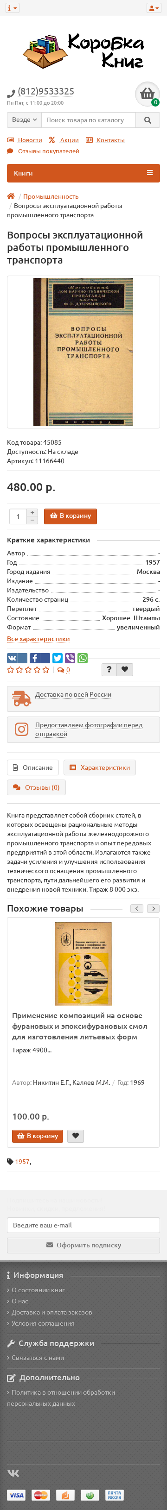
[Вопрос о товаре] (109, 669)
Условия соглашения (43, 1323)
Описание (38, 767)
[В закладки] (124, 669)
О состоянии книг (38, 1290)
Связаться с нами (38, 1357)
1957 (22, 1161)
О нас (20, 1301)
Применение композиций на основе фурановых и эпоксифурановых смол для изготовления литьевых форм (80, 1026)
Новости (29, 140)
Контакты (110, 140)
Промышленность (50, 196)
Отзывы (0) (42, 787)
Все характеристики (38, 638)
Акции (69, 140)
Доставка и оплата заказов (52, 1312)
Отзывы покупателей (48, 151)
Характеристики (105, 767)
